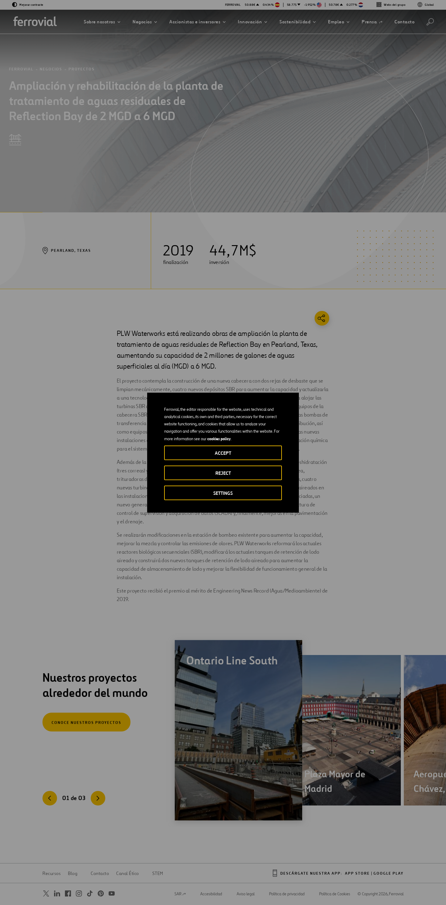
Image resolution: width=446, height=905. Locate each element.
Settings (223, 493)
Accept (223, 453)
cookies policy (219, 438)
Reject (223, 473)
